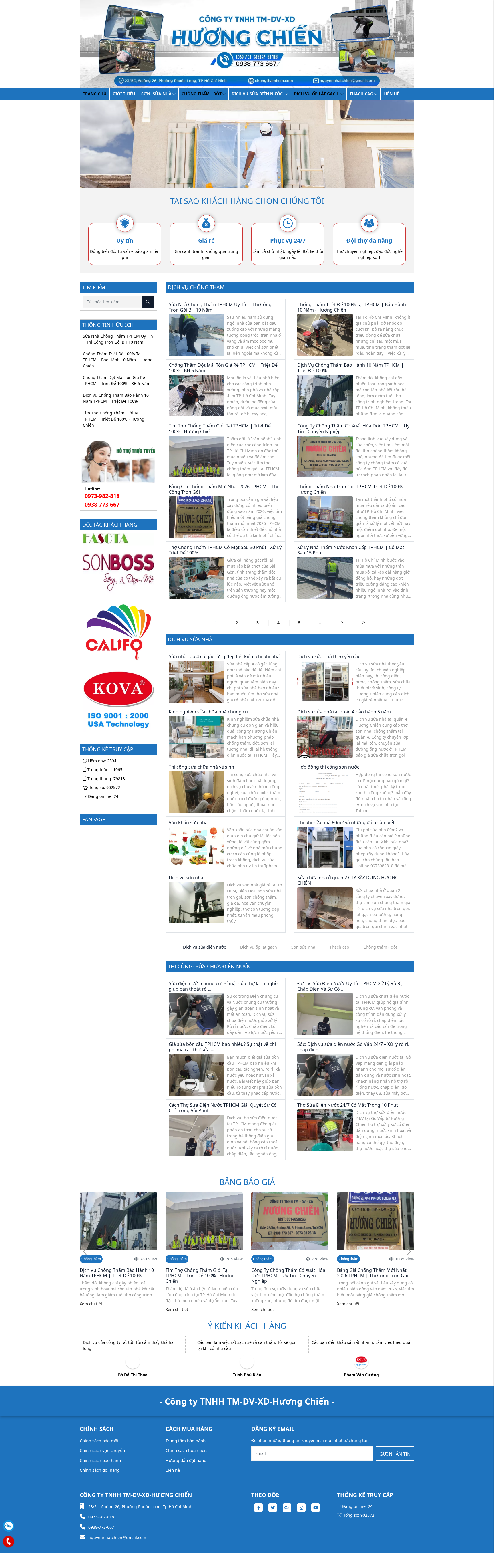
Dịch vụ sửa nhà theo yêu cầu (329, 656)
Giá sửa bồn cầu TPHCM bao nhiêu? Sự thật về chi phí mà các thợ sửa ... (222, 1047)
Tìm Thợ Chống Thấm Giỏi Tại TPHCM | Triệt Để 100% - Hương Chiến (113, 419)
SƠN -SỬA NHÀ (156, 93)
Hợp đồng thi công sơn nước (328, 767)
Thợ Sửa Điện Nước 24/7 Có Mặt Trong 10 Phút (347, 1105)
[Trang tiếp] (342, 622)
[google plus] (287, 1507)
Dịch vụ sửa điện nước (258, 93)
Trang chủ (95, 93)
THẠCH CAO (361, 93)
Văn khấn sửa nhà (188, 822)
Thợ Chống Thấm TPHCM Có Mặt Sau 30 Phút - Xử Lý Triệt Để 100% (225, 550)
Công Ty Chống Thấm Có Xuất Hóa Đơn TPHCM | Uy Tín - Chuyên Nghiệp (353, 428)
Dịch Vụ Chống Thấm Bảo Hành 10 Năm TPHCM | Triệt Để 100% (116, 398)
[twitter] (272, 1507)
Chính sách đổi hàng (100, 1470)
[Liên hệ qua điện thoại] (8, 1541)
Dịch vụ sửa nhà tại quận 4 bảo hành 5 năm (344, 712)
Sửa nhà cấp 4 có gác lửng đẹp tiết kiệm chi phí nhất (225, 656)
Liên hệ (391, 93)
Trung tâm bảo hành (186, 1440)
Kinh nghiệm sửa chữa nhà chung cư (208, 712)
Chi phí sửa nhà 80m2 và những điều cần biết (346, 822)
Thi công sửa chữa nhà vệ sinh (201, 767)
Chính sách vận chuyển (102, 1450)
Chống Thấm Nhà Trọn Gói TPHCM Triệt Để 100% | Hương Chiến (351, 489)
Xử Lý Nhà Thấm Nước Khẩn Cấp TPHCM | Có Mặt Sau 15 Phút (350, 550)
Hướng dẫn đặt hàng (186, 1460)
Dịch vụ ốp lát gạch (317, 93)
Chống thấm (91, 1258)
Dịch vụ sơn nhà (186, 877)
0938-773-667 (102, 504)
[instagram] (301, 1507)
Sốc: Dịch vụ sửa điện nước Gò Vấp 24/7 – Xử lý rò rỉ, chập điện (353, 1047)
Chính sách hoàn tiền (186, 1450)
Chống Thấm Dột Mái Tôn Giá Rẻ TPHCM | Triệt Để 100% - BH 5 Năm (116, 380)
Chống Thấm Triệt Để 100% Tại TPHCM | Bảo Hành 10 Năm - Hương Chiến (118, 359)
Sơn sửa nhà (303, 947)
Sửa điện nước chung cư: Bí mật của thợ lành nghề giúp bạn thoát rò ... (223, 986)
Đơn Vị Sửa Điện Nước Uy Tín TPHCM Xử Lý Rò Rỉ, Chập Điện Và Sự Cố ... (350, 986)
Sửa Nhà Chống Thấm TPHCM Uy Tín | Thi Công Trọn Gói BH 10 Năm (118, 339)
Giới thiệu (124, 93)
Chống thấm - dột (202, 93)
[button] (408, 1252)
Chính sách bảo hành (100, 1460)
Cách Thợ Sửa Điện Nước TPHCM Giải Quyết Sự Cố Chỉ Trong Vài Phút (223, 1108)
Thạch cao (339, 947)
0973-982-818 (102, 496)
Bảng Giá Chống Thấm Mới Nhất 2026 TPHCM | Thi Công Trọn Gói (223, 489)
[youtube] (315, 1507)
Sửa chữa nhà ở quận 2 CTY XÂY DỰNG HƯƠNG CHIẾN (348, 880)
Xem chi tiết (91, 1309)
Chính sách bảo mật (99, 1440)
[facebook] (258, 1507)
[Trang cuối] (363, 622)
